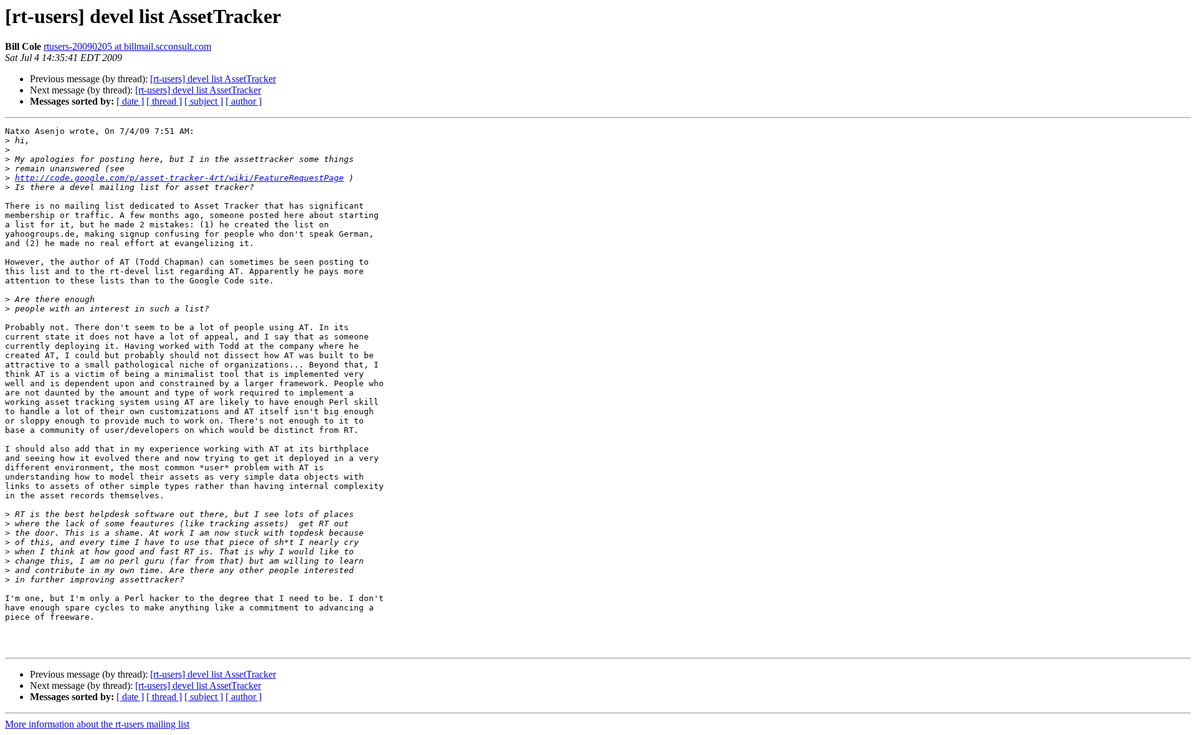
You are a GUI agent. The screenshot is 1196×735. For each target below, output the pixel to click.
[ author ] (243, 101)
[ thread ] (164, 101)
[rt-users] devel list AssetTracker (213, 79)
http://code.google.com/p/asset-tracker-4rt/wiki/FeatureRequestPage (179, 178)
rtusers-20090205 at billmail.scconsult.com (127, 46)
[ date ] (130, 101)
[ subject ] (203, 101)
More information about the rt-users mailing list (97, 724)
